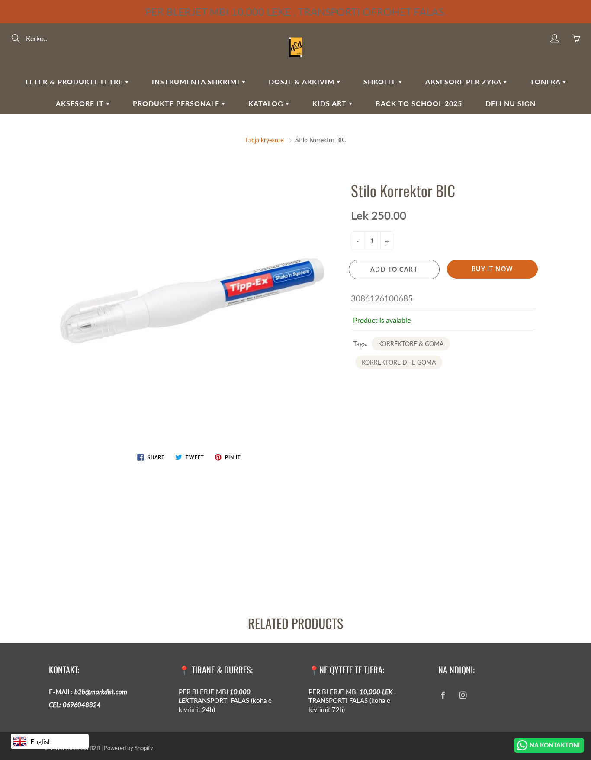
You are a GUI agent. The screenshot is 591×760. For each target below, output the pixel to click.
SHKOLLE (380, 81)
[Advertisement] (259, 533)
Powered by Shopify (128, 747)
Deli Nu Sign (510, 103)
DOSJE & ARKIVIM (303, 81)
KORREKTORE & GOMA (410, 343)
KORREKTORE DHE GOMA (399, 362)
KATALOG (267, 103)
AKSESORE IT (81, 103)
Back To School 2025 (419, 103)
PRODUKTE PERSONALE (177, 103)
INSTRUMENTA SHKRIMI (197, 81)
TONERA (546, 81)
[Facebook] (442, 695)
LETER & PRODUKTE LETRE (75, 81)
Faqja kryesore (264, 140)
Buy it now (493, 269)
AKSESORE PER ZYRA (464, 81)
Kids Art (330, 103)
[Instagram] (462, 695)
